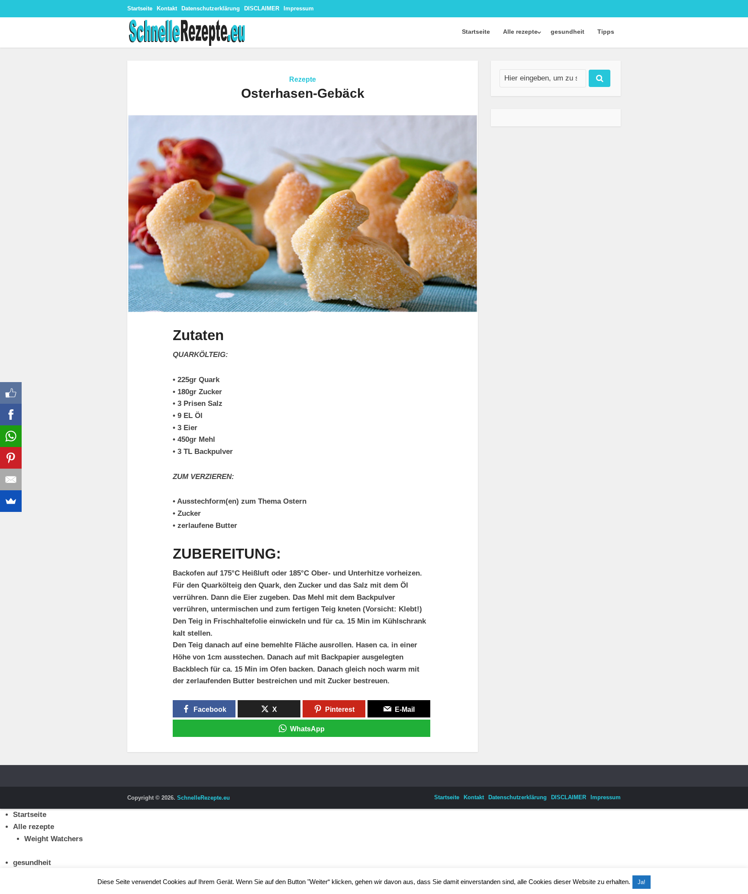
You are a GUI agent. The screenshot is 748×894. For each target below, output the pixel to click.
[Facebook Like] (11, 393)
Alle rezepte (520, 31)
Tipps (605, 31)
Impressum (299, 8)
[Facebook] (11, 414)
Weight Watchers (53, 839)
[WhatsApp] (11, 436)
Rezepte (302, 79)
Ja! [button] (641, 882)
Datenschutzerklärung (210, 8)
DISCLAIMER (261, 8)
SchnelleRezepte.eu (203, 797)
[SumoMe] (11, 501)
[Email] (11, 479)
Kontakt (167, 8)
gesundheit (567, 31)
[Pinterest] (11, 458)
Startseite (139, 8)
